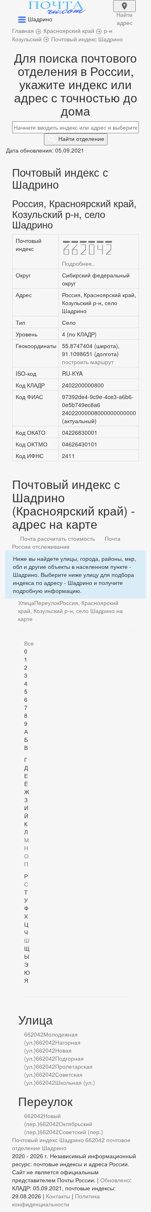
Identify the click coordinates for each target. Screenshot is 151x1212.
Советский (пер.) (81, 1132)
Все (29, 643)
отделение (81, 138)
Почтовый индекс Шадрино (48, 1140)
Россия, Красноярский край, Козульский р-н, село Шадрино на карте (70, 611)
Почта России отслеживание (66, 542)
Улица (26, 603)
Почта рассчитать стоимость (57, 538)
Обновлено (115, 1180)
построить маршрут (88, 362)
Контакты (58, 1196)
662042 (33, 1034)
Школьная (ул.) (75, 1082)
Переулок (47, 603)
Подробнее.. (78, 263)
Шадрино (54, 1148)
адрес (124, 11)
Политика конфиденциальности (56, 1200)
